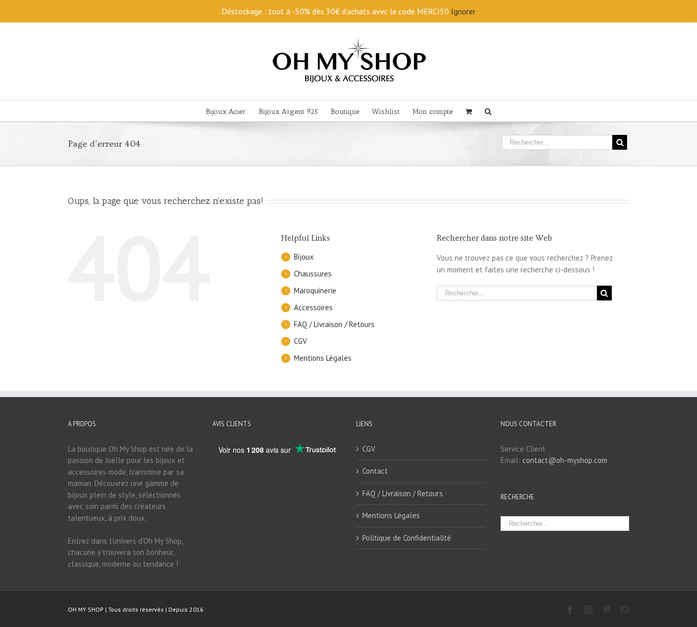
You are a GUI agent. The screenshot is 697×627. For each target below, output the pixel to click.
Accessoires (313, 307)
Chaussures (313, 273)
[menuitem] (232, 111)
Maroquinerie (315, 290)
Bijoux (304, 257)
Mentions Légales (323, 358)
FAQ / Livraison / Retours (334, 324)
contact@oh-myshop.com (564, 460)
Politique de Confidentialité (406, 538)
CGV (300, 341)
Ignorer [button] (463, 11)
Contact (375, 471)
